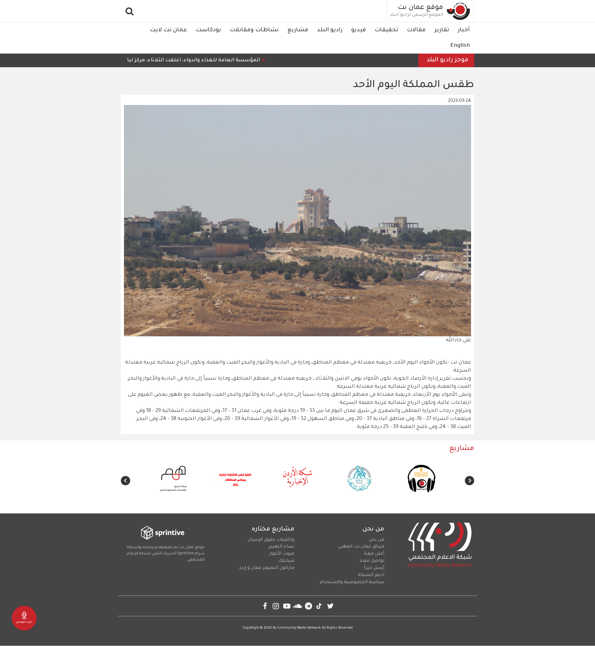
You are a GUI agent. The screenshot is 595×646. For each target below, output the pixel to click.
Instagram (276, 605)
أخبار (464, 30)
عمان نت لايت (168, 30)
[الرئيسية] (458, 11)
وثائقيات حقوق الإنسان (271, 540)
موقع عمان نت (420, 8)
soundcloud (297, 605)
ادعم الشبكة (371, 575)
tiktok (319, 605)
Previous (469, 480)
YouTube (286, 605)
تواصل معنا (371, 561)
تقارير (441, 30)
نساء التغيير (281, 546)
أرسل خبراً (374, 568)
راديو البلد (329, 30)
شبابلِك (286, 561)
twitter (330, 605)
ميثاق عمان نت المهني (361, 546)
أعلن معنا (374, 554)
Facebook (265, 605)
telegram (308, 605)
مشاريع (297, 30)
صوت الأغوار (281, 554)
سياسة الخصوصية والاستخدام (352, 582)
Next (125, 480)
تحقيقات (386, 30)
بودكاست (208, 30)
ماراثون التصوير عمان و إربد (266, 568)
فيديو (358, 30)
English (460, 46)
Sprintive (185, 554)
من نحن (376, 540)
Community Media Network (299, 628)
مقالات (416, 30)
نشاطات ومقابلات (254, 30)
